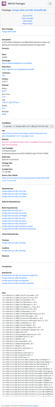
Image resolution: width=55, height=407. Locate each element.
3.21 (3, 108)
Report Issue (27, 24)
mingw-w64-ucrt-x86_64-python (14, 224)
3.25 (3, 97)
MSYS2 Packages (16, 3)
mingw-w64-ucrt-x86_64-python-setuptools (19, 229)
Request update (32, 406)
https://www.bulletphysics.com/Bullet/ (17, 63)
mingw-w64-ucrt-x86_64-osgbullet (15, 281)
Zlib (3, 75)
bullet (4, 91)
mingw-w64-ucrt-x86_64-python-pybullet (18, 283)
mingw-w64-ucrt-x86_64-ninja (13, 218)
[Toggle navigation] (50, 3)
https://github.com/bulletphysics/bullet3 (18, 69)
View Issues (27, 21)
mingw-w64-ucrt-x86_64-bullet (14, 243)
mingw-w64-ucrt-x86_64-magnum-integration (20, 275)
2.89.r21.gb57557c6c (10, 102)
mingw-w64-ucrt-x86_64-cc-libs (14, 191)
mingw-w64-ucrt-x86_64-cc (12, 210)
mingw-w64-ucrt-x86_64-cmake (14, 213)
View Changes (27, 18)
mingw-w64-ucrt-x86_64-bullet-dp (29, 10)
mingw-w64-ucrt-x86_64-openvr (14, 196)
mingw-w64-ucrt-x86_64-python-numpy (17, 226)
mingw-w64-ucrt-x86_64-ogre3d (14, 278)
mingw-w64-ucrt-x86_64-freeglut (14, 194)
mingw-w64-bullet (9, 32)
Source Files (27, 16)
